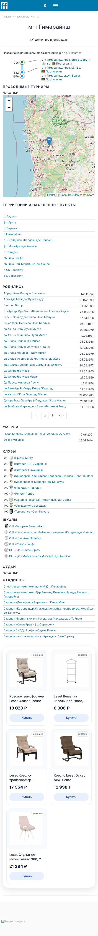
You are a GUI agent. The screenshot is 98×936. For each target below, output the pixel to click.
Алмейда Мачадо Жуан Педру (24, 299)
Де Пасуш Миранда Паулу (21, 382)
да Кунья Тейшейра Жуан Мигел (25, 335)
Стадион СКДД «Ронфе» (20, 630)
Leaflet (51, 195)
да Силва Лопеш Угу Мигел (22, 341)
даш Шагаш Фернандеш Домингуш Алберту (33, 364)
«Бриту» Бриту (23, 458)
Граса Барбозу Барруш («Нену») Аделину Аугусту (37, 434)
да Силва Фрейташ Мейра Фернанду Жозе (32, 358)
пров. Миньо (72, 67)
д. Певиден (11, 252)
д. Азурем (10, 216)
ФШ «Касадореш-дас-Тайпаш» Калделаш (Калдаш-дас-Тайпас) (51, 532)
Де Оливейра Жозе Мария (21, 376)
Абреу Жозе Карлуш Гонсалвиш (25, 293)
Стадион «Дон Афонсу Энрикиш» (25, 602)
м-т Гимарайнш (51, 59)
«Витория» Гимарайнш (29, 470)
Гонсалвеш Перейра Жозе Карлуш (27, 323)
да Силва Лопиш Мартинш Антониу (27, 347)
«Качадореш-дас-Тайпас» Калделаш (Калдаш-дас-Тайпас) (53, 476)
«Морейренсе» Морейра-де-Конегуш (39, 481)
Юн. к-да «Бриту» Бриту (24, 550)
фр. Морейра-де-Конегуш (21, 246)
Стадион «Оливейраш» (19, 624)
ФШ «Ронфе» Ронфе (22, 544)
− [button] (9, 107)
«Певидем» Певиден (27, 487)
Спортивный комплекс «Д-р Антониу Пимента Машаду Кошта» (45, 592)
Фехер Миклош (14, 439)
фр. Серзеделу (13, 275)
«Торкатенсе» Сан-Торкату (31, 511)
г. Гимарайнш (12, 234)
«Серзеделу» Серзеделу (30, 505)
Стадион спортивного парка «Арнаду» (29, 636)
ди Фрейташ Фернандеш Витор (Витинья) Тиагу (35, 406)
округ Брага (72, 75)
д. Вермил (10, 228)
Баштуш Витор (13, 305)
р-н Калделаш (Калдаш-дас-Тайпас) (28, 240)
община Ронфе (13, 258)
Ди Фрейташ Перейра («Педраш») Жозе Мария (35, 400)
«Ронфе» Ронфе (24, 493)
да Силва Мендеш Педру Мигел (25, 352)
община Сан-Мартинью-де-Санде (27, 264)
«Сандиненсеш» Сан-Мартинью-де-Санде (42, 499)
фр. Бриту (10, 222)
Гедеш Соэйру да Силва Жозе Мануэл (29, 317)
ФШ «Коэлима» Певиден (25, 538)
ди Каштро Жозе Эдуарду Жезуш (25, 394)
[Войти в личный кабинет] (45, 5)
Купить (27, 717)
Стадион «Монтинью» (18, 618)
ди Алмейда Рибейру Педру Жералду (28, 388)
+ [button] (9, 101)
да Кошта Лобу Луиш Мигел (22, 329)
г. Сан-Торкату (13, 269)
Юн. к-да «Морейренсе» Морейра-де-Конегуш (40, 556)
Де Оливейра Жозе (16, 370)
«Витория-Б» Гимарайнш (30, 464)
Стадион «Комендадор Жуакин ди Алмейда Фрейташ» (39, 608)
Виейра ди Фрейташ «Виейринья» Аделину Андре (36, 311)
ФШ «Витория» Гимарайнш (26, 526)
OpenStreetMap (69, 195)
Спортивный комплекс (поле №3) (26, 586)
